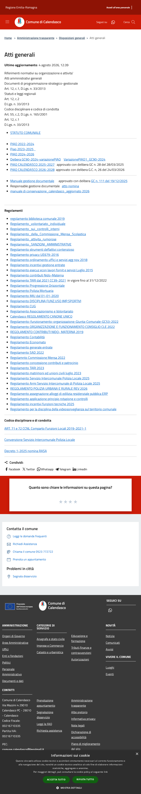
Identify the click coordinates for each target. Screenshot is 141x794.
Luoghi (110, 667)
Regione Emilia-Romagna (21, 7)
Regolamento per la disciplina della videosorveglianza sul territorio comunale (63, 409)
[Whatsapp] (111, 21)
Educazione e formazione (79, 638)
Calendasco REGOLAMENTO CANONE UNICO (41, 316)
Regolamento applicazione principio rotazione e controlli (49, 398)
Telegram (65, 469)
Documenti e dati (13, 681)
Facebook (14, 469)
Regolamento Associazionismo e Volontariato (41, 311)
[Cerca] (133, 22)
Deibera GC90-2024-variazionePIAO (35, 159)
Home (8, 38)
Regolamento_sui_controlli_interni (34, 228)
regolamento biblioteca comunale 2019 (37, 218)
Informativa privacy (83, 719)
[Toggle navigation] (7, 21)
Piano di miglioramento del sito (85, 746)
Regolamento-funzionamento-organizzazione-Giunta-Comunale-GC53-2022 (64, 321)
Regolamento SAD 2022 (27, 352)
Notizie (110, 636)
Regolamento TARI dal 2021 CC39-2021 (38, 280)
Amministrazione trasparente (35, 38)
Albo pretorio (79, 712)
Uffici (5, 649)
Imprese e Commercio (50, 645)
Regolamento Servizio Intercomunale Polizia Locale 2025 (49, 378)
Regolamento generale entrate (31, 347)
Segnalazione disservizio (45, 715)
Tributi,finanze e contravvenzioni (81, 650)
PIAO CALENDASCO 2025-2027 (32, 164)
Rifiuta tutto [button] (85, 779)
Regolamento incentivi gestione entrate (37, 264)
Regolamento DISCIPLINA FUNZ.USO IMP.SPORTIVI (45, 301)
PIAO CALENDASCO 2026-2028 (32, 169)
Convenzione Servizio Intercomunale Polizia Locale (39, 439)
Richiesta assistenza (49, 730)
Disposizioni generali (72, 38)
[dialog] (70, 772)
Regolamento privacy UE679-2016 (34, 254)
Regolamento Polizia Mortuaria (31, 290)
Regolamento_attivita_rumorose (33, 239)
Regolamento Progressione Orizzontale (37, 285)
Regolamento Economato (28, 342)
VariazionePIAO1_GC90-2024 (84, 159)
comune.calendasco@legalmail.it (23, 749)
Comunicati (113, 642)
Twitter (30, 469)
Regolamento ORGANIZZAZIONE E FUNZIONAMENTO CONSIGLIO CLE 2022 (62, 326)
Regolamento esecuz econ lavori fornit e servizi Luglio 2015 (51, 270)
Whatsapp (47, 469)
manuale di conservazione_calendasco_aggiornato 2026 (49, 191)
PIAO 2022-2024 (22, 143)
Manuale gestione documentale (32, 180)
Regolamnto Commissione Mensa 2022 (37, 357)
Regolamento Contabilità (27, 337)
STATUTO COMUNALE (25, 132)
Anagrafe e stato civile (51, 639)
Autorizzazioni (80, 659)
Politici (6, 662)
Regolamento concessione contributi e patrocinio (44, 362)
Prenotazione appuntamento (46, 703)
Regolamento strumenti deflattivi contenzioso (42, 249)
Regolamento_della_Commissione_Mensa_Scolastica (48, 234)
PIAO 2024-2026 (22, 154)
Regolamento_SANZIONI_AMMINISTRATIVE (40, 244)
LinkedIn (82, 469)
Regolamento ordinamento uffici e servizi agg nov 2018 (48, 259)
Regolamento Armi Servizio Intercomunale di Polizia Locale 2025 (55, 383)
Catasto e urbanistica (50, 652)
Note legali (78, 725)
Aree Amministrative (15, 642)
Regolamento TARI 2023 (27, 367)
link (106, 771)
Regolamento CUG (23, 306)
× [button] (136, 754)
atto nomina (70, 186)
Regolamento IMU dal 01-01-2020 (34, 295)
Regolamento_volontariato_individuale (37, 223)
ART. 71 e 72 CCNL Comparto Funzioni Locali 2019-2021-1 (45, 428)
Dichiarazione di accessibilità (81, 734)
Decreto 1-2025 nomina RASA (25, 450)
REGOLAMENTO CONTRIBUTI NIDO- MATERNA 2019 (46, 331)
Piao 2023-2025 (23, 149)
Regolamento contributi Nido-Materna (37, 275)
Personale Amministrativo (12, 671)
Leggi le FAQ (44, 724)
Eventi (110, 674)
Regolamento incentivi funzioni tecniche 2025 (42, 404)
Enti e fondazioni (12, 656)
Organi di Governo (13, 636)
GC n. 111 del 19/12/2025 (109, 180)
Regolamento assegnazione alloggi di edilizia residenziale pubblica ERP (59, 393)
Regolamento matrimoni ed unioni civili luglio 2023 (45, 373)
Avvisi (109, 649)
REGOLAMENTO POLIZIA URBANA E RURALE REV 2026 (48, 388)
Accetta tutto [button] (56, 779)
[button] (70, 788)
